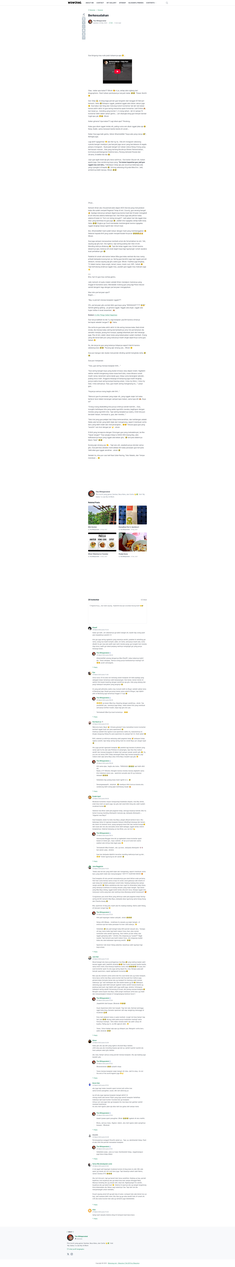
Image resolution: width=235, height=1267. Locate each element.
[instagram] (72, 1254)
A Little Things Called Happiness (106, 315)
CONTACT (100, 3)
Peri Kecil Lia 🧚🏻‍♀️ (97, 722)
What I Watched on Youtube (98, 554)
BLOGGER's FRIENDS (136, 3)
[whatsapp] (83, 26)
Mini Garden (92, 527)
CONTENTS (150, 3)
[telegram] (83, 30)
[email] (83, 37)
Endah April (96, 796)
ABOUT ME (90, 3)
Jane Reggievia (97, 866)
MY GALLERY (111, 3)
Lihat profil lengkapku (76, 1249)
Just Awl (95, 957)
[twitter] (83, 22)
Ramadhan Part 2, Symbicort (129, 527)
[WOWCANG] (74, 2)
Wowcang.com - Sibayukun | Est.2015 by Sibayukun (123, 1263)
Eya (93, 672)
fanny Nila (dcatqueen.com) (102, 1164)
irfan (94, 1210)
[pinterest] (83, 34)
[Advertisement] (117, 39)
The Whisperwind (102, 653)
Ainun (94, 1040)
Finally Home (123, 554)
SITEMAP (122, 3)
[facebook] (83, 19)
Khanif (94, 627)
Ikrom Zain (96, 1083)
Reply (95, 667)
